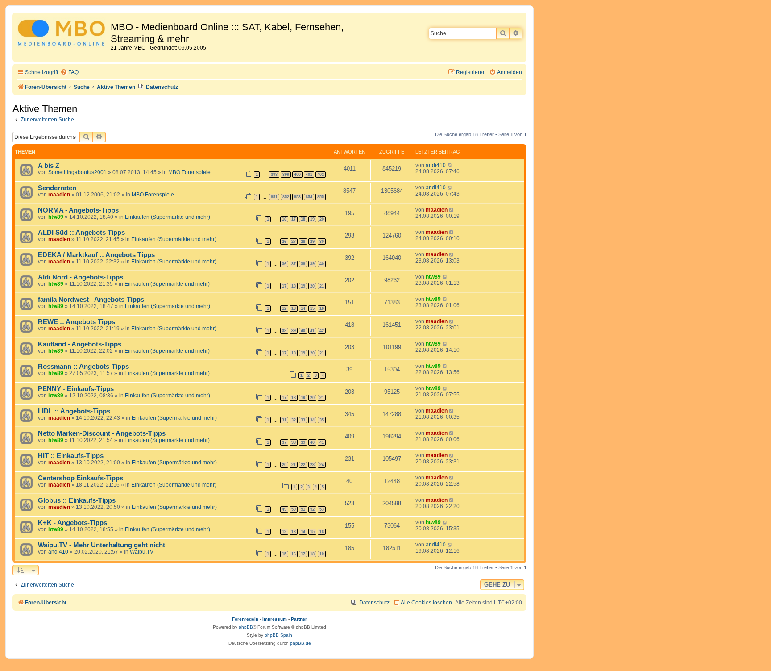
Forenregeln (245, 619)
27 (293, 241)
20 (321, 219)
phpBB (246, 627)
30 (321, 241)
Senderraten (57, 188)
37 (293, 264)
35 (321, 420)
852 (285, 197)
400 (297, 174)
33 (303, 420)
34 (312, 420)
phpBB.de (300, 643)
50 (293, 509)
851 (274, 197)
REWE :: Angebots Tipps (76, 321)
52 (312, 509)
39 (312, 264)
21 (321, 286)
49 (284, 509)
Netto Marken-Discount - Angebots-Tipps (102, 433)
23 (312, 465)
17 (293, 219)
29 (312, 241)
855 (320, 197)
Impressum (274, 619)
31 (284, 420)
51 (303, 509)
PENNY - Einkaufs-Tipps (76, 388)
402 (320, 174)
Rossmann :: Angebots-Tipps (83, 366)
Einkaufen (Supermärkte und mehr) (167, 217)
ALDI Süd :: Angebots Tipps (81, 232)
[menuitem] (69, 73)
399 (285, 174)
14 (303, 308)
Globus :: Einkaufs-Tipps (77, 500)
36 (284, 264)
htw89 (55, 217)
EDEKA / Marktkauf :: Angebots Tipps (96, 254)
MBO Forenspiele (189, 172)
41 (312, 331)
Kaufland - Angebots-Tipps (79, 344)
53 (321, 509)
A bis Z (48, 165)
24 (321, 465)
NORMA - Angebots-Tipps (78, 210)
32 (293, 420)
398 (274, 174)
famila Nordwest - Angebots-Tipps (91, 299)
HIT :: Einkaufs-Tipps (71, 455)
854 (309, 197)
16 (284, 219)
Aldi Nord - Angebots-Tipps (80, 277)
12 (284, 308)
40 (321, 264)
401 (309, 174)
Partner (299, 619)
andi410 (436, 165)
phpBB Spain (278, 635)
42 (321, 331)
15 (312, 308)
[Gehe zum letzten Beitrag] (450, 165)
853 (297, 197)
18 (303, 219)
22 (303, 465)
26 (284, 241)
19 (312, 219)
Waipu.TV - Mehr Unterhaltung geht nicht (101, 545)
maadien (59, 195)
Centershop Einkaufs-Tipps (80, 478)
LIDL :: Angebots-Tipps (74, 411)
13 (293, 308)
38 (303, 264)
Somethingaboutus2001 (77, 172)
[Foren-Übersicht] (63, 34)
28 (303, 241)
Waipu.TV (141, 552)
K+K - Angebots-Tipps (72, 522)
